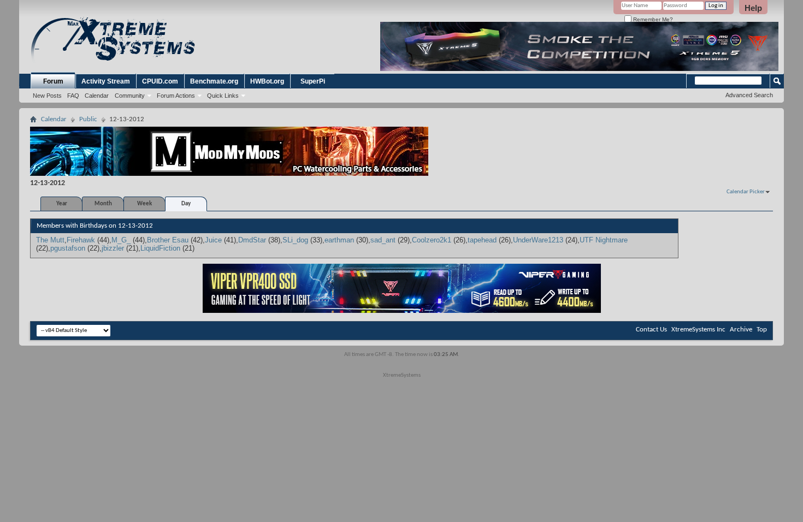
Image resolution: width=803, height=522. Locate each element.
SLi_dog (295, 240)
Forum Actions (176, 95)
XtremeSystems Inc (698, 329)
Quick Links (223, 95)
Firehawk (81, 240)
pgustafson (67, 248)
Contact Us (651, 329)
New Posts (47, 95)
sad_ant (382, 240)
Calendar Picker (746, 192)
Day (186, 204)
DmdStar (252, 240)
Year (61, 204)
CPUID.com (160, 81)
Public (88, 119)
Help (753, 8)
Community (130, 95)
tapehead (482, 240)
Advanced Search (749, 95)
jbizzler (113, 248)
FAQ (73, 95)
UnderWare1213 (538, 240)
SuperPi (312, 81)
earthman (339, 240)
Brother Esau (167, 240)
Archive (741, 329)
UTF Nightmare (604, 240)
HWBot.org (267, 81)
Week (144, 204)
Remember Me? (652, 19)
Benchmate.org (214, 81)
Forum (53, 81)
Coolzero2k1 (431, 240)
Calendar (97, 95)
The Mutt (50, 240)
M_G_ (121, 240)
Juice (213, 240)
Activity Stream (105, 81)
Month (103, 204)
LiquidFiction (160, 248)
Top (762, 329)
